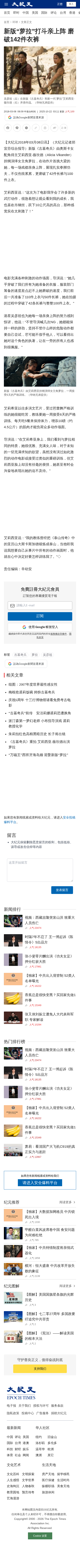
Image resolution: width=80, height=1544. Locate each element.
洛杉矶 (40, 1443)
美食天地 (63, 1486)
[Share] (27, 928)
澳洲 (39, 1455)
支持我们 (40, 1368)
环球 (15, 22)
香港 (72, 12)
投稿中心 (28, 1413)
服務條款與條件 (58, 634)
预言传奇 (28, 1492)
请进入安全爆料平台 (40, 1183)
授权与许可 (41, 1405)
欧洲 (51, 1449)
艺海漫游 (13, 1498)
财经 (18, 1449)
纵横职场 (48, 1486)
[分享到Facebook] (8, 128)
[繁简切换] (64, 128)
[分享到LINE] (17, 128)
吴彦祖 (47, 654)
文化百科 (13, 1474)
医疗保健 (48, 1480)
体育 (10, 1455)
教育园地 (13, 1492)
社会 (18, 1455)
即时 (16, 12)
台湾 (63, 12)
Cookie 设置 (40, 1535)
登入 (71, 4)
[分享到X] (26, 128)
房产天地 (48, 1474)
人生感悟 (13, 1480)
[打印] (45, 128)
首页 (7, 12)
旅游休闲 (48, 1492)
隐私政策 (13, 1413)
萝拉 (35, 654)
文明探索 (28, 1474)
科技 (10, 1449)
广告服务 (42, 1413)
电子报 (11, 1405)
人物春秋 (28, 1486)
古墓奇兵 (20, 654)
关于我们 (24, 1405)
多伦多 (52, 1443)
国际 (44, 12)
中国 (26, 12)
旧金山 (52, 1437)
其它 (51, 1455)
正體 (60, 4)
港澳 (26, 1443)
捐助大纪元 (59, 1413)
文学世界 (28, 1480)
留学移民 (63, 1474)
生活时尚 (63, 1480)
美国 (35, 12)
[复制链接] (36, 128)
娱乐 (26, 1449)
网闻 (26, 1455)
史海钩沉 (13, 1486)
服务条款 (57, 1405)
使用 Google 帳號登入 (43, 627)
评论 (53, 12)
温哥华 (40, 1449)
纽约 (39, 1437)
